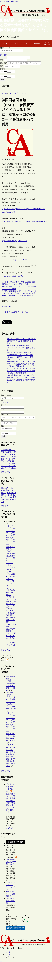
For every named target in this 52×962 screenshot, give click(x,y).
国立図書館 (28, 282)
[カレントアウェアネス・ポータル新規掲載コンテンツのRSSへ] (16, 857)
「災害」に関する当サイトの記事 (10, 788)
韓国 (22, 282)
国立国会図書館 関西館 (10, 901)
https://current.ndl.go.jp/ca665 (12, 276)
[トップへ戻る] (1, 961)
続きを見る (5, 472)
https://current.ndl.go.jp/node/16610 (14, 241)
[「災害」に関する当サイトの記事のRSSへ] (11, 792)
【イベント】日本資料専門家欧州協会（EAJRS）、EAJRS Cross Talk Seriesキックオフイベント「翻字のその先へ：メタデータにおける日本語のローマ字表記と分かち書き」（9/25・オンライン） (11, 607)
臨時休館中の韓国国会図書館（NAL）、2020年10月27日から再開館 (21, 348)
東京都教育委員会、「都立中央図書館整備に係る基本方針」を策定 (10, 553)
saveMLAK (10, 828)
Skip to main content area (9, 1)
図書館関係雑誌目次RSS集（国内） (11, 862)
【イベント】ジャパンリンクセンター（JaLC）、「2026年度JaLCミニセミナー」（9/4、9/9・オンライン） (11, 574)
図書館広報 (23, 284)
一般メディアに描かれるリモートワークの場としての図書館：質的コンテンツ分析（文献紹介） (10, 535)
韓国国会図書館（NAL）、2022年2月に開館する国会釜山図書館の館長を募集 (21, 341)
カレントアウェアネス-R (11, 282)
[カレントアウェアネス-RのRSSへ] (7, 660)
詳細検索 (3, 55)
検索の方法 (10, 892)
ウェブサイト (14, 284)
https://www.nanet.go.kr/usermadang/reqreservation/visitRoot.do (24, 221)
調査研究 (36, 43)
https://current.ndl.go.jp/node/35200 (14, 260)
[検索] (1, 53)
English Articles (47, 43)
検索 (2, 79)
